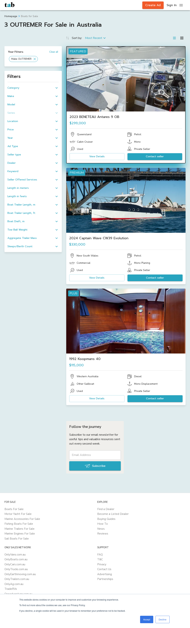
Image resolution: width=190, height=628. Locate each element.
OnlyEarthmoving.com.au (20, 574)
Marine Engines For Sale (19, 533)
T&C (100, 559)
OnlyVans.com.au (15, 554)
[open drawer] (181, 5)
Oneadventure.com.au (18, 594)
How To (102, 524)
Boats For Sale (14, 509)
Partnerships (105, 579)
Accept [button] (146, 619)
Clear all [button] (53, 51)
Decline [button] (162, 619)
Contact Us (104, 569)
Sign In (172, 5)
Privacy (101, 564)
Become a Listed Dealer (113, 514)
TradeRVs (10, 589)
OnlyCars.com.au (14, 564)
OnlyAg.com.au (13, 584)
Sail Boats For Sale (16, 538)
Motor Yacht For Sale (18, 514)
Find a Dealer (105, 509)
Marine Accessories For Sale (22, 519)
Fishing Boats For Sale (18, 524)
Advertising (104, 574)
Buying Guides (106, 519)
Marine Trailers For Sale (19, 529)
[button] (23, 59)
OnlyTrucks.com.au (16, 569)
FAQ (100, 554)
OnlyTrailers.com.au (16, 579)
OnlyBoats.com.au (15, 559)
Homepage (10, 16)
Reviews (102, 533)
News (101, 529)
